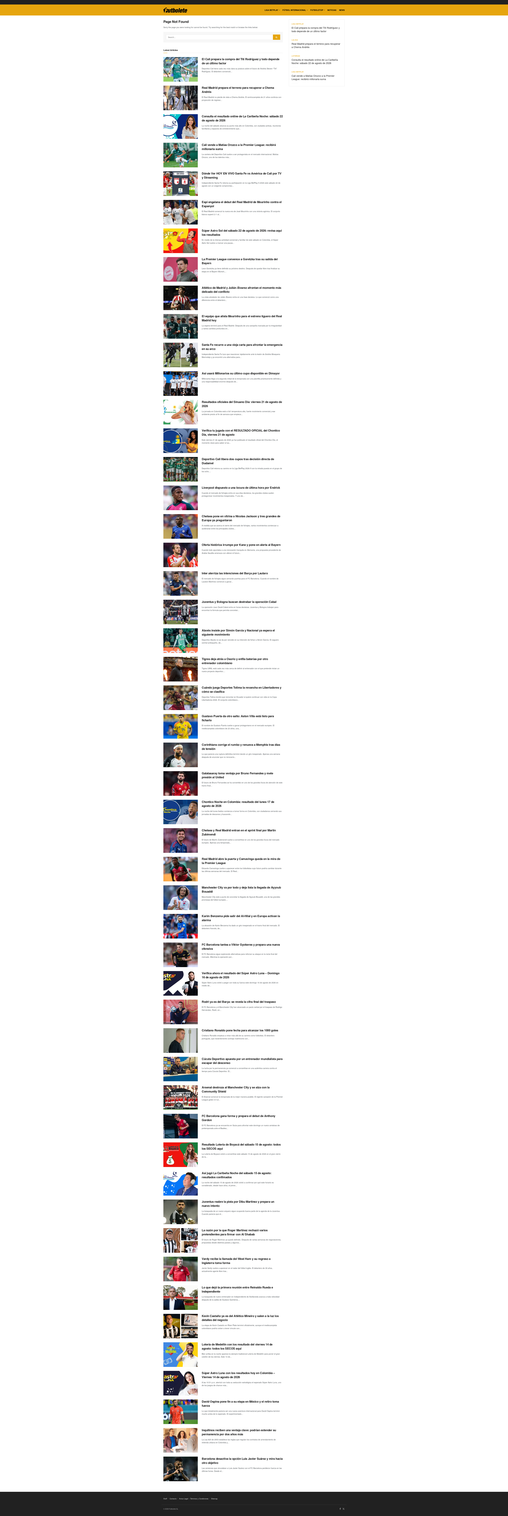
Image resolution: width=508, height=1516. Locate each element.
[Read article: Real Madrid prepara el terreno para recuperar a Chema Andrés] (180, 98)
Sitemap (214, 1498)
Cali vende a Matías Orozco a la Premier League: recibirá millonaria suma (239, 147)
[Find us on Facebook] (340, 1508)
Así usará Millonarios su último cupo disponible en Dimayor (241, 373)
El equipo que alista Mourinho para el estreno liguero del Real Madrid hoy (242, 318)
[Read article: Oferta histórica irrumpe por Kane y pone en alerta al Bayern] (180, 555)
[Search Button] (276, 37)
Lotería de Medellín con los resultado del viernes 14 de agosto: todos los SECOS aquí (237, 1346)
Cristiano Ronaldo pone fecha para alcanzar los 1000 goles (240, 1030)
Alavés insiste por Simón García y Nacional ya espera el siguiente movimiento (238, 632)
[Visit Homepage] (175, 10)
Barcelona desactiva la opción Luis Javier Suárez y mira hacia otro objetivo (242, 1460)
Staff (165, 1498)
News (342, 10)
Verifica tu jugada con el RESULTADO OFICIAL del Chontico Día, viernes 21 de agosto (241, 432)
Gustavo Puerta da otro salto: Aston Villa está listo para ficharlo (238, 718)
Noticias (331, 10)
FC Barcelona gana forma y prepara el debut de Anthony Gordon (238, 1118)
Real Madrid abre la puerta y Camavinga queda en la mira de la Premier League (241, 861)
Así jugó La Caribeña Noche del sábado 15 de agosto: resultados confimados (236, 1175)
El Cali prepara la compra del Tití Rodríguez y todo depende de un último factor (240, 61)
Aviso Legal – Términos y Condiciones (193, 1498)
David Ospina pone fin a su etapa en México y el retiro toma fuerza (240, 1403)
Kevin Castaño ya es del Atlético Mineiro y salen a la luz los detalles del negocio (240, 1318)
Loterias (296, 56)
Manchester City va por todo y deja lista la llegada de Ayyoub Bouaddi (241, 889)
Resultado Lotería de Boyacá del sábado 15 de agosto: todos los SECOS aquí (241, 1146)
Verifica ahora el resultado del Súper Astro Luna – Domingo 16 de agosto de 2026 (240, 975)
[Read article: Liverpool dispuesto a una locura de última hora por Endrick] (180, 498)
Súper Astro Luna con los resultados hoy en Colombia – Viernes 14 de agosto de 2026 (238, 1375)
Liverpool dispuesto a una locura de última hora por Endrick (241, 487)
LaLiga (295, 40)
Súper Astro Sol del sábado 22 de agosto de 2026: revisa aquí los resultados (242, 232)
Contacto (173, 1498)
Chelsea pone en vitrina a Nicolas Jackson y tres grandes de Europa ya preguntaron (241, 518)
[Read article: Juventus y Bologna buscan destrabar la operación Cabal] (180, 612)
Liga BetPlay (298, 24)
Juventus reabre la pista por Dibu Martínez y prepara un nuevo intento (238, 1203)
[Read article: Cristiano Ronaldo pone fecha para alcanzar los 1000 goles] (180, 1040)
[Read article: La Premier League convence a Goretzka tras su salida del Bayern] (180, 269)
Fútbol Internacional (294, 10)
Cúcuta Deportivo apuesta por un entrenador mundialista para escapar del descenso (242, 1061)
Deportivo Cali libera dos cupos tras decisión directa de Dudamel (238, 461)
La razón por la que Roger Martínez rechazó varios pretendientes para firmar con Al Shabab (234, 1232)
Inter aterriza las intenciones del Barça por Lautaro (235, 573)
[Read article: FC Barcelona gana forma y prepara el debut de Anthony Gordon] (180, 1126)
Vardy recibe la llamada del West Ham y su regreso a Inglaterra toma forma (236, 1261)
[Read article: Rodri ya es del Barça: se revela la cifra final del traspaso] (180, 1012)
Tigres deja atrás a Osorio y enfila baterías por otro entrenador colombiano (235, 661)
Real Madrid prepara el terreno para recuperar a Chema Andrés (238, 89)
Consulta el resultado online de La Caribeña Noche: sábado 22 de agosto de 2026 (242, 118)
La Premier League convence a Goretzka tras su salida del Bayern (240, 261)
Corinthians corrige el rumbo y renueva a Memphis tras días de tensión (241, 746)
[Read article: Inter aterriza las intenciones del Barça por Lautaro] (180, 583)
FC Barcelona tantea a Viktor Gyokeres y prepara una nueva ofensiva (241, 946)
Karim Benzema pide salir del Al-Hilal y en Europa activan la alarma (241, 918)
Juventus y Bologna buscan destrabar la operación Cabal (239, 602)
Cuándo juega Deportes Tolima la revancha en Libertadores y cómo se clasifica (241, 689)
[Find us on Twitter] (344, 1508)
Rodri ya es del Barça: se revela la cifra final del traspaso (239, 1002)
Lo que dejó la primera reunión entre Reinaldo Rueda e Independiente (237, 1289)
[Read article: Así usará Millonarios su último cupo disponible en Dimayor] (180, 383)
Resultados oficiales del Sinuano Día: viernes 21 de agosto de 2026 (242, 404)
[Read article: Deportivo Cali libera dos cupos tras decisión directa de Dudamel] (180, 469)
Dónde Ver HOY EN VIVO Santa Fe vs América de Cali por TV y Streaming (241, 175)
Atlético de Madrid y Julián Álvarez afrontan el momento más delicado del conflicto (241, 289)
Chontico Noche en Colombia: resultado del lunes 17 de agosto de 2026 (238, 804)
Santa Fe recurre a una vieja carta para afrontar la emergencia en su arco (242, 347)
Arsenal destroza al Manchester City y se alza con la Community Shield (235, 1089)
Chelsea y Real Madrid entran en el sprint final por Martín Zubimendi (239, 832)
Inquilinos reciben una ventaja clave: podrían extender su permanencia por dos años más (239, 1432)
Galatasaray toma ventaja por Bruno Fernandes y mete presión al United (237, 775)
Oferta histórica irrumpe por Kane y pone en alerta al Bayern (241, 545)
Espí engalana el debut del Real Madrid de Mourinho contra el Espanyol (242, 204)
